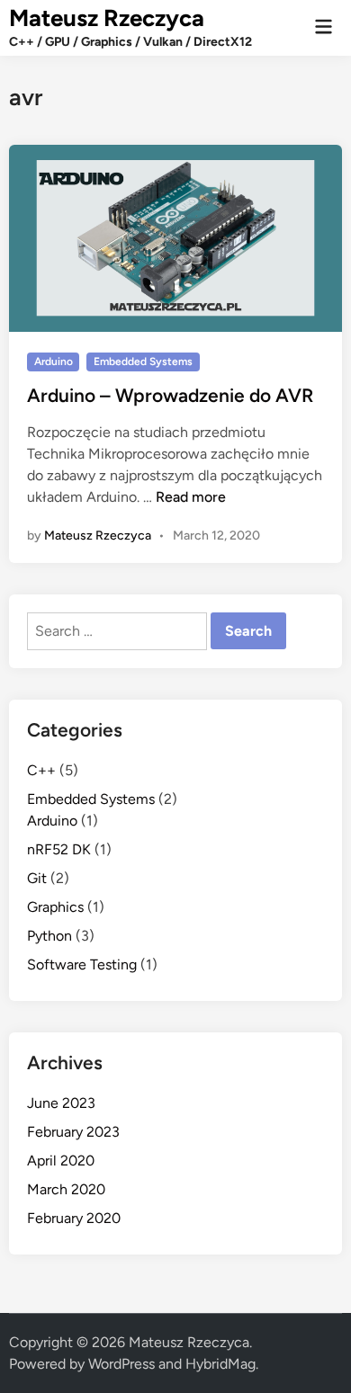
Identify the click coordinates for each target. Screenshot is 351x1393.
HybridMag (220, 1363)
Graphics (55, 906)
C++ (41, 770)
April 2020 (60, 1160)
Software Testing (82, 964)
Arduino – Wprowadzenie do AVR (170, 395)
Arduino (53, 361)
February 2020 (74, 1218)
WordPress (121, 1363)
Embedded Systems (143, 361)
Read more (191, 496)
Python (49, 935)
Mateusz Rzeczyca (106, 18)
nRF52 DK (59, 849)
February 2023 (73, 1131)
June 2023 (61, 1103)
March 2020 (66, 1189)
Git (37, 878)
